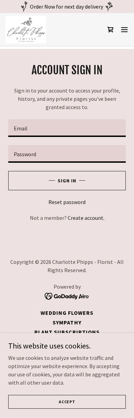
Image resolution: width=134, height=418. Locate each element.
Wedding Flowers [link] (67, 312)
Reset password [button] (67, 202)
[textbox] (67, 128)
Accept (67, 401)
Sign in (67, 181)
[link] (25, 29)
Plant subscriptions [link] (67, 332)
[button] (124, 29)
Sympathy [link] (67, 322)
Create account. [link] (86, 217)
